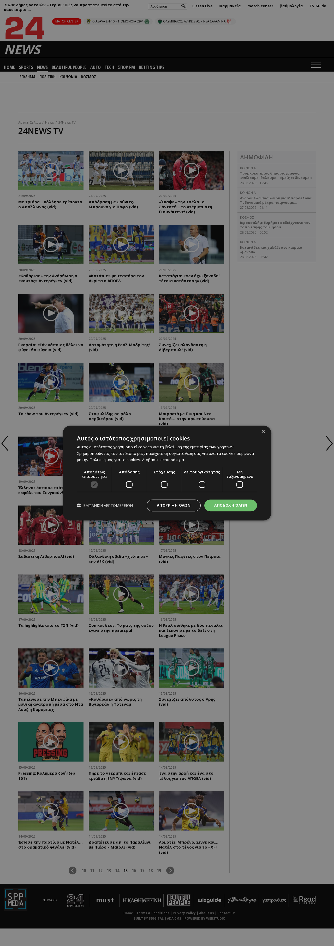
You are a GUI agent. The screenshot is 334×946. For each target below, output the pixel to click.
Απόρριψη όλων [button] (173, 505)
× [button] (263, 432)
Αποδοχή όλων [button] (230, 505)
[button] (105, 505)
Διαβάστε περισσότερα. (163, 459)
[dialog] (167, 473)
